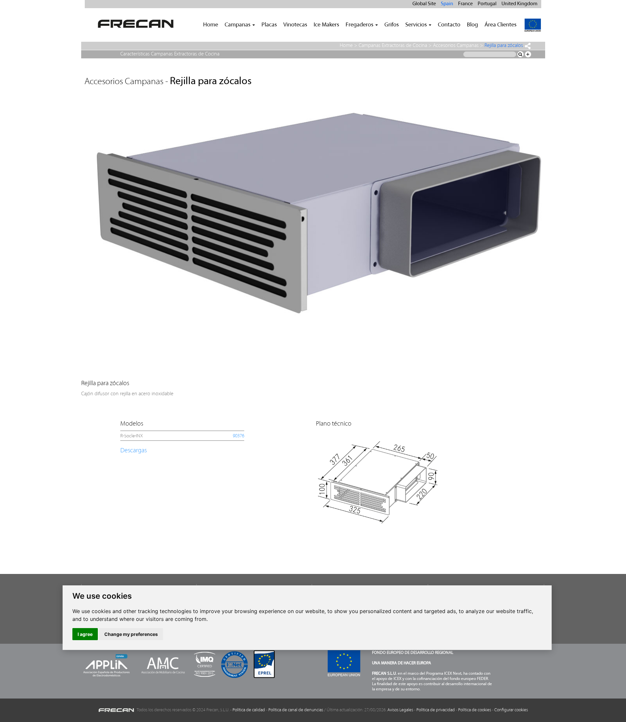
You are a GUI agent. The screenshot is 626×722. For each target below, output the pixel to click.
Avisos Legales (400, 710)
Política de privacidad (435, 710)
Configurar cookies (511, 710)
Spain (447, 4)
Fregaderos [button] (360, 25)
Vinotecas (295, 25)
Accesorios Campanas (456, 45)
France (465, 4)
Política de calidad (248, 710)
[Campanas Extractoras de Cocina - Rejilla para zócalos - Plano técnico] (377, 479)
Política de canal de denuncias (295, 710)
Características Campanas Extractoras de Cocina (169, 54)
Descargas (133, 450)
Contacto (449, 25)
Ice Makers (326, 25)
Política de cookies (474, 710)
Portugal (487, 4)
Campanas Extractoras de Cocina (393, 45)
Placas (269, 25)
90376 (238, 436)
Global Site (424, 4)
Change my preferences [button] (131, 634)
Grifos (391, 25)
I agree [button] (85, 634)
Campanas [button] (238, 25)
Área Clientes (500, 25)
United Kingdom (519, 4)
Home (210, 25)
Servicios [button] (416, 25)
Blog (472, 25)
